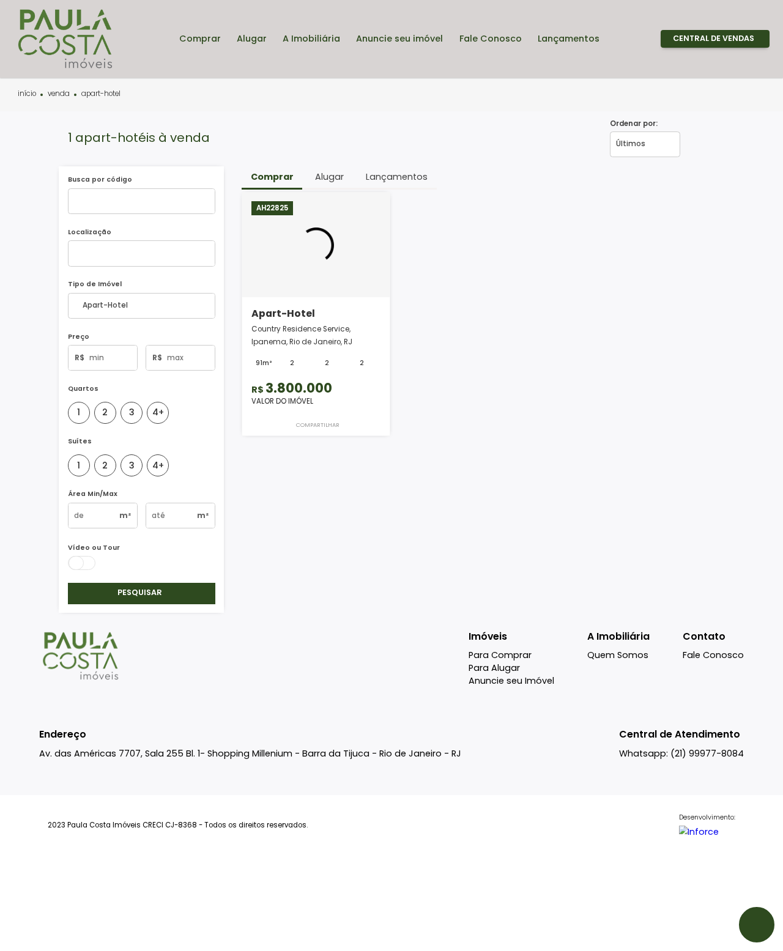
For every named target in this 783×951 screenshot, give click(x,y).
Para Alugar (494, 668)
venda (59, 94)
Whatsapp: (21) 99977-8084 (681, 753)
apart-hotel (101, 94)
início (27, 94)
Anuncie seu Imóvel (511, 681)
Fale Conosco (713, 655)
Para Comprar (500, 655)
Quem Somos (617, 655)
